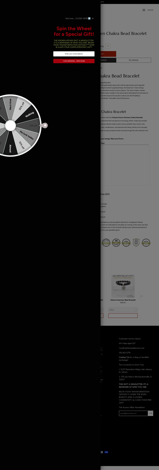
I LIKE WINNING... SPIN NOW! (74, 61)
